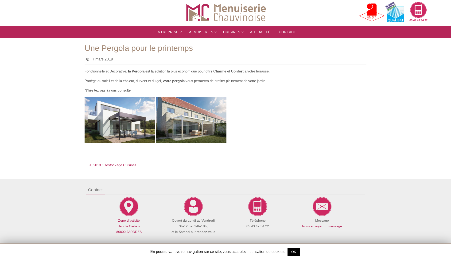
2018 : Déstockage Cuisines (114, 165)
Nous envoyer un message (322, 226)
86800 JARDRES (129, 232)
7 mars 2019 (102, 59)
